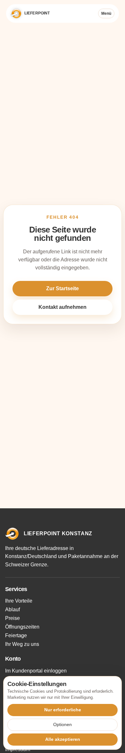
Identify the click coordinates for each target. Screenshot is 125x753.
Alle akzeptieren (62, 739)
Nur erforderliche (62, 709)
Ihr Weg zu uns (22, 644)
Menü (106, 13)
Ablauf (12, 609)
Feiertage (16, 635)
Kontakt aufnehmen (62, 307)
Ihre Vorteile (18, 601)
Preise (12, 618)
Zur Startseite (62, 288)
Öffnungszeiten (22, 627)
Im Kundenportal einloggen (36, 670)
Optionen (62, 724)
